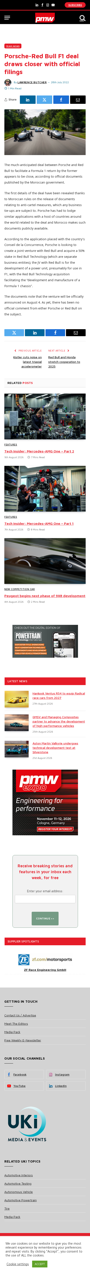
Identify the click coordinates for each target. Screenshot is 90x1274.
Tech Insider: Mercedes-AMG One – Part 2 (39, 451)
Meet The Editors (16, 1023)
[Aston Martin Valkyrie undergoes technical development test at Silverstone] (17, 749)
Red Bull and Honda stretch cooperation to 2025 (64, 361)
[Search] (82, 18)
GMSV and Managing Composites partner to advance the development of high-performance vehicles (59, 721)
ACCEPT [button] (40, 1264)
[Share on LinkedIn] (28, 99)
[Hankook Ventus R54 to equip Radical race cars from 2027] (17, 699)
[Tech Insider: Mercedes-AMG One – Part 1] (45, 489)
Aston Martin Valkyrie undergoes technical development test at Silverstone (55, 747)
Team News (13, 46)
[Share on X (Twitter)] (44, 99)
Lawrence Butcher (32, 82)
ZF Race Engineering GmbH (45, 970)
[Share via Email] (78, 99)
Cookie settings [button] (18, 1264)
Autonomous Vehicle (18, 1192)
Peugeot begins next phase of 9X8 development (44, 596)
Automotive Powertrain (20, 1200)
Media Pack (12, 1032)
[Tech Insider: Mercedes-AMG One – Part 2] (45, 416)
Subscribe (75, 5)
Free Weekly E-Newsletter (22, 1040)
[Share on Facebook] (61, 99)
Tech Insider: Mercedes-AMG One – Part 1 (39, 523)
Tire (7, 1208)
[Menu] (7, 18)
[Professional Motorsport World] (45, 18)
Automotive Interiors (18, 1175)
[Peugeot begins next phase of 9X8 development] (45, 561)
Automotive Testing (17, 1183)
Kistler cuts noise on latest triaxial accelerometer (27, 361)
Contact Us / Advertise (20, 1015)
